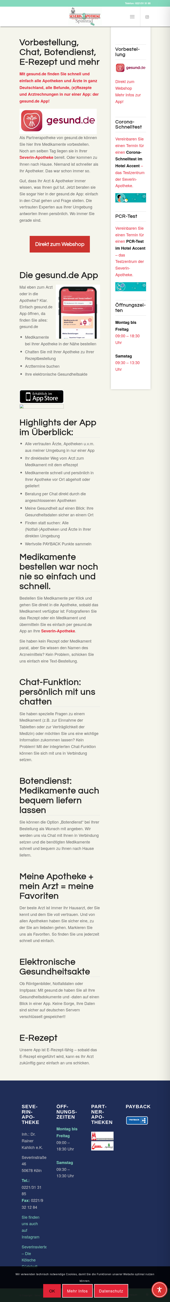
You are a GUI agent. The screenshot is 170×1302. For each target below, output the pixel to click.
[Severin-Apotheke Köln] (85, 17)
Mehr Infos (77, 1291)
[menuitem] (132, 17)
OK (52, 1291)
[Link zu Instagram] (147, 16)
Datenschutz (111, 1291)
